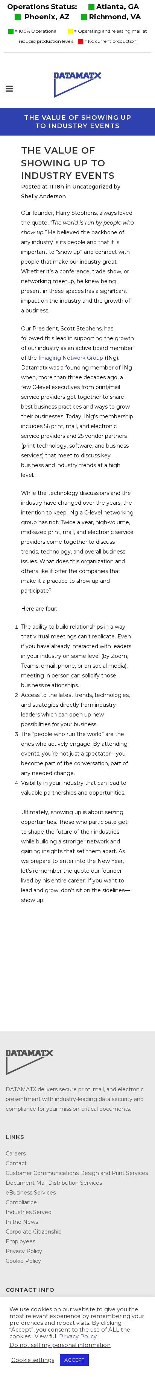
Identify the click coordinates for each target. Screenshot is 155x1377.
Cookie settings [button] (32, 1360)
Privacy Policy (24, 1251)
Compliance (21, 1202)
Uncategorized (92, 186)
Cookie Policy (23, 1261)
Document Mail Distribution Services (54, 1182)
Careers (16, 1153)
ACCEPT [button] (74, 1360)
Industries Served (29, 1212)
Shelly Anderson (43, 196)
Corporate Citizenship (34, 1231)
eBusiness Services (31, 1192)
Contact (16, 1163)
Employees (20, 1241)
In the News (22, 1222)
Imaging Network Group (70, 357)
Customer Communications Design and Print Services (77, 1173)
